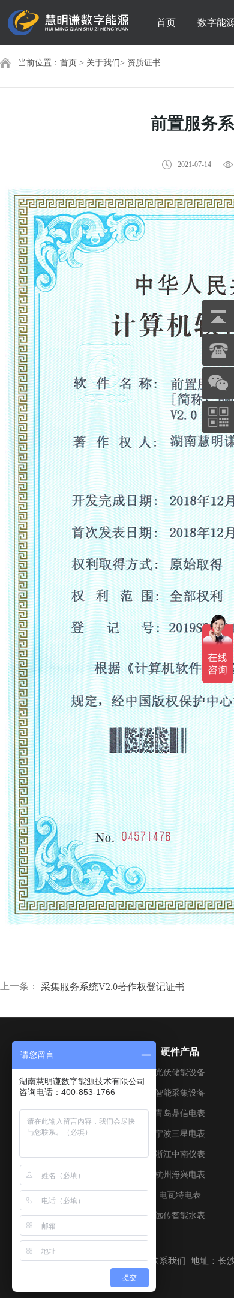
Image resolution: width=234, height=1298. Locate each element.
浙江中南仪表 (180, 1154)
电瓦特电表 (180, 1195)
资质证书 (144, 62)
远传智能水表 (180, 1215)
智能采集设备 (180, 1092)
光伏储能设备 (180, 1072)
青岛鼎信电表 (180, 1113)
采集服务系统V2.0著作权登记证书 (113, 987)
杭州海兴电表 (180, 1174)
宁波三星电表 (180, 1133)
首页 (166, 22)
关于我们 (103, 62)
